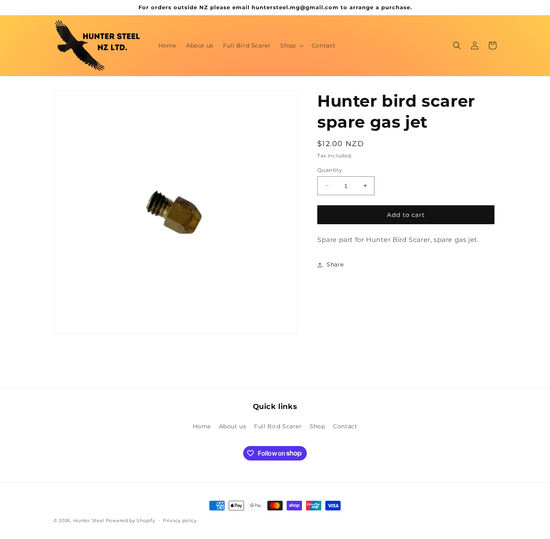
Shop (317, 426)
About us (232, 426)
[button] (290, 45)
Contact (345, 426)
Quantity (329, 169)
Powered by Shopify (130, 520)
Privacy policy (180, 520)
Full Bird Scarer (278, 426)
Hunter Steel (88, 520)
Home (202, 426)
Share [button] (335, 264)
